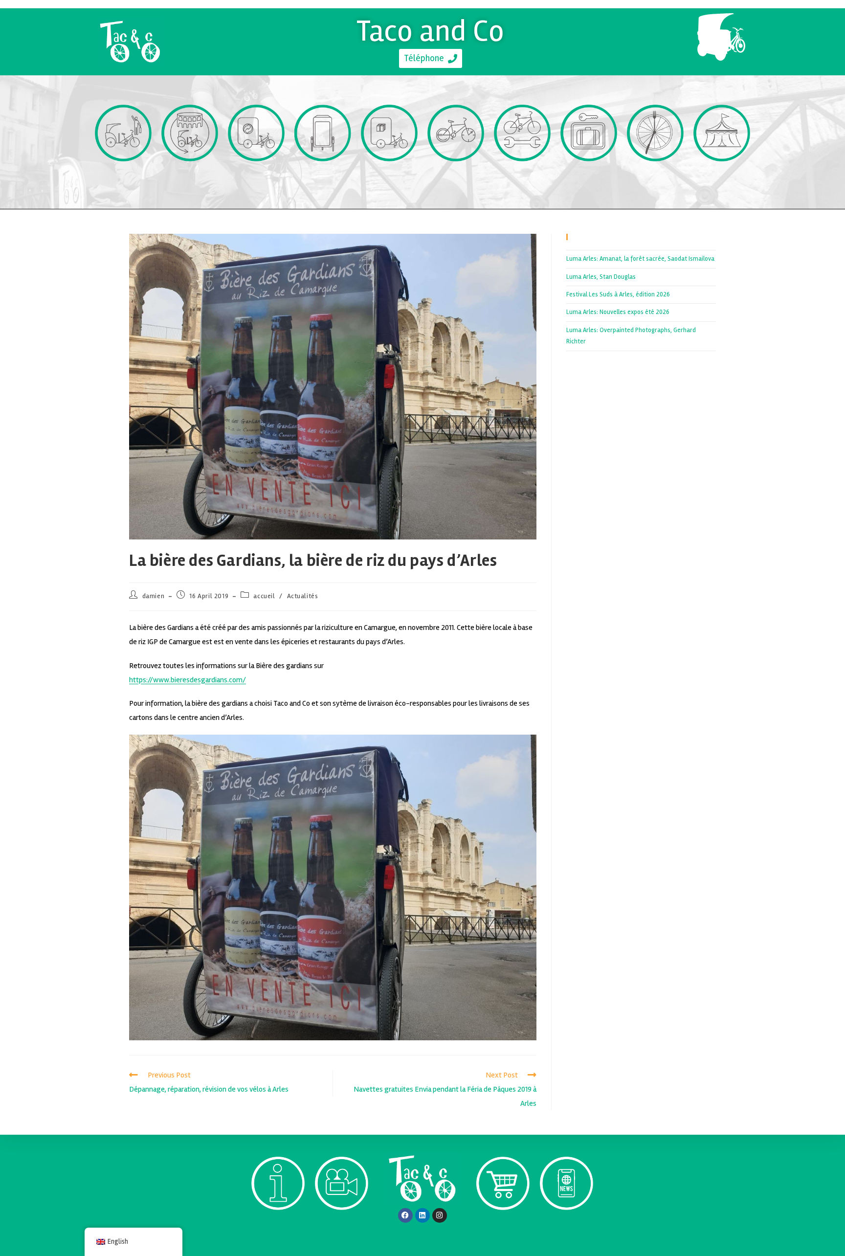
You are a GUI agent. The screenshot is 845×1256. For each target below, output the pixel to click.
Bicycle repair (522, 179)
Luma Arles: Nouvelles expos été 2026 (617, 312)
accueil (264, 596)
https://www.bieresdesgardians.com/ (187, 680)
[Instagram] (439, 1215)
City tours (190, 179)
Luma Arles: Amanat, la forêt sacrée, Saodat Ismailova (640, 259)
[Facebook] (405, 1215)
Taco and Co (430, 30)
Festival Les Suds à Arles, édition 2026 (618, 294)
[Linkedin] (422, 1215)
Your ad (323, 179)
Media (342, 1228)
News (566, 1228)
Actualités (302, 596)
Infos (278, 1228)
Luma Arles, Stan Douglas (601, 277)
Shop (503, 1228)
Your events (722, 179)
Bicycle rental (455, 179)
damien (153, 596)
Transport (123, 179)
